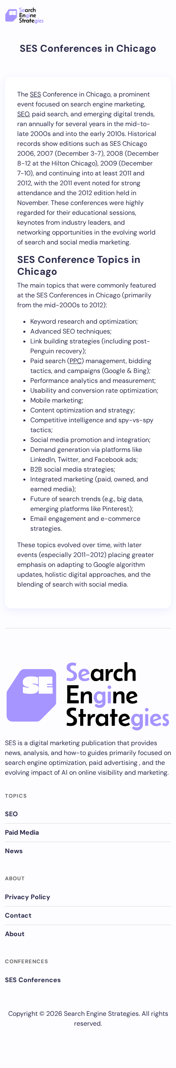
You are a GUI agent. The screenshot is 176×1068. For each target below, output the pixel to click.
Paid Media (22, 832)
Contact (18, 915)
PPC (75, 361)
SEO (23, 114)
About (15, 934)
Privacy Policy (27, 897)
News (14, 851)
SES (35, 94)
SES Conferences (33, 980)
